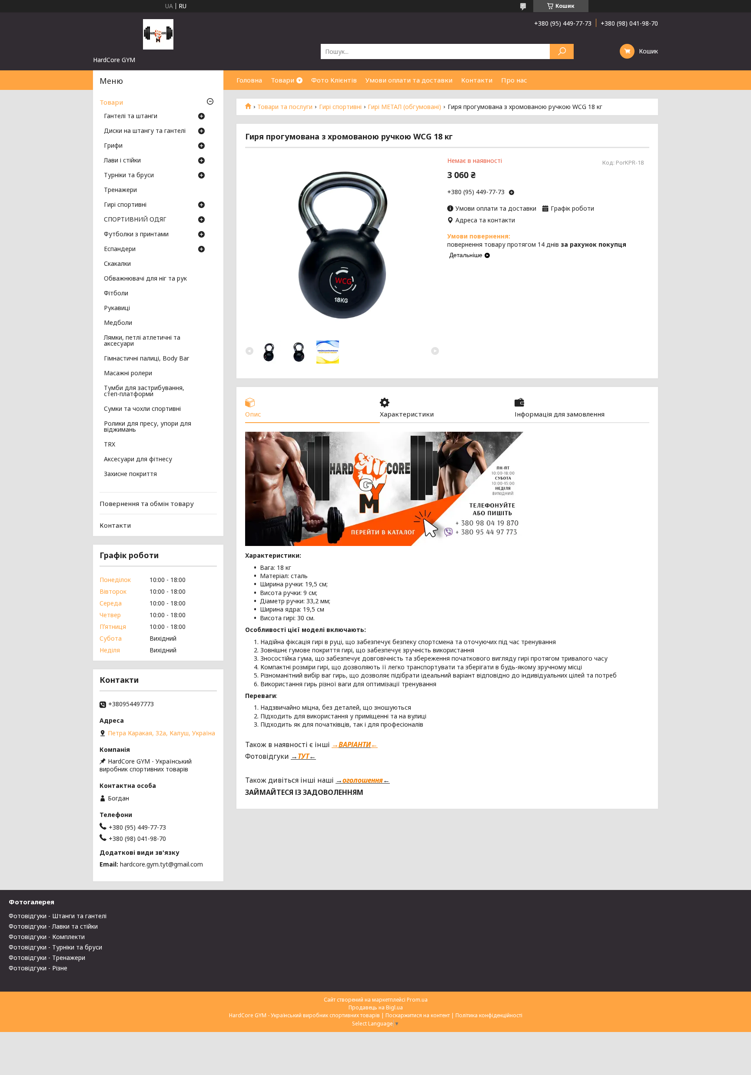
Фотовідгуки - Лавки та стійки (53, 926)
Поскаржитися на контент (417, 1015)
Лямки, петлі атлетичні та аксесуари (142, 340)
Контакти (476, 80)
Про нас (514, 80)
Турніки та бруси (129, 175)
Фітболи (116, 293)
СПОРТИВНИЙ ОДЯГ (135, 219)
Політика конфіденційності (488, 1015)
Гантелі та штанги (130, 116)
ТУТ (303, 756)
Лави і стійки (122, 160)
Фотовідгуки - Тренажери (47, 957)
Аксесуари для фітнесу (138, 459)
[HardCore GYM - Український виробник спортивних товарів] (158, 34)
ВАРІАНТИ (355, 744)
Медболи (118, 323)
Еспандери (120, 249)
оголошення (362, 780)
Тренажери (120, 190)
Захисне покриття (130, 474)
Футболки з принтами (136, 234)
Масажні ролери (128, 373)
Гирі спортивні (340, 107)
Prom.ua (417, 999)
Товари (282, 80)
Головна (249, 80)
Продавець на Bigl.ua (376, 1007)
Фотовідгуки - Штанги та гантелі (57, 916)
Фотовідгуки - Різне (38, 968)
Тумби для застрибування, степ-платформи (144, 391)
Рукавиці (117, 308)
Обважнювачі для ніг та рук (145, 278)
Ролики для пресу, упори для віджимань (147, 426)
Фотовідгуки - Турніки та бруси (55, 947)
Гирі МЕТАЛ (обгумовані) (404, 107)
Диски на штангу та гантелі (145, 131)
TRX (109, 444)
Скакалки (117, 264)
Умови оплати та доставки (409, 80)
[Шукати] (562, 51)
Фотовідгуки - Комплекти (47, 937)
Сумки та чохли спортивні (142, 409)
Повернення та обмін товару (147, 503)
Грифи (113, 145)
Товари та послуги (284, 107)
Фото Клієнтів (334, 80)
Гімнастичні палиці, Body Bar (146, 358)
